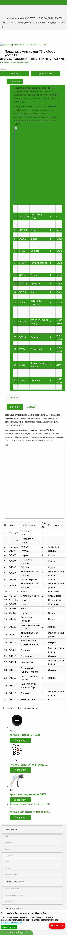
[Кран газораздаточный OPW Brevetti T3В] (17, 786)
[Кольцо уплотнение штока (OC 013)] (30, 804)
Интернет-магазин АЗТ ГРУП (20, 18)
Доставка (8, 843)
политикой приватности (11, 922)
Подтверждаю (8, 927)
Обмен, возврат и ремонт (14, 895)
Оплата (7, 849)
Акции (7, 862)
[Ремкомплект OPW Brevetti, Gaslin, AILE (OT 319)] (17, 757)
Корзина (8, 868)
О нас (7, 836)
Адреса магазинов (12, 889)
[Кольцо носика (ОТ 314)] (17, 727)
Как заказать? (10, 855)
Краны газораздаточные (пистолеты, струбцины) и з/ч (37, 22)
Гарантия (8, 901)
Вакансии (57, 925)
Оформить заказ (11, 874)
